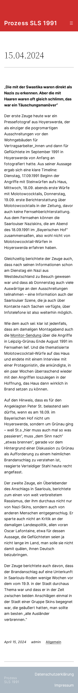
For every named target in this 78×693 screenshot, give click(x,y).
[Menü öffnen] (71, 23)
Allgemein (53, 642)
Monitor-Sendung (25, 335)
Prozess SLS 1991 (30, 23)
